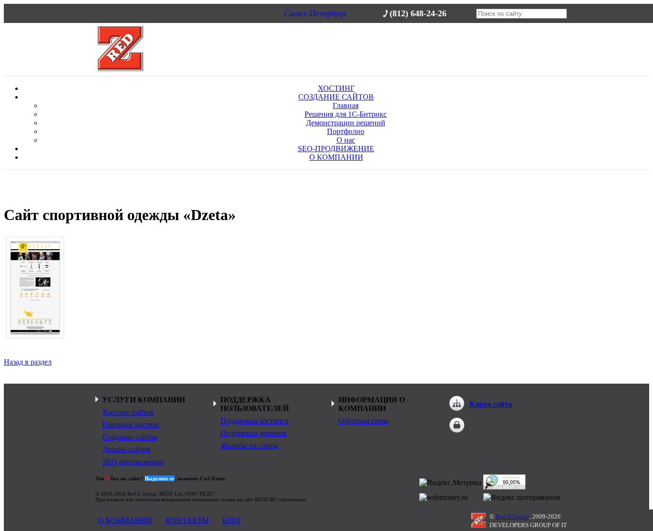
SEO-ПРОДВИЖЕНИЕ (336, 148)
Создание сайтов (129, 437)
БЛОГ (232, 520)
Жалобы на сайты (249, 446)
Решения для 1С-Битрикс (346, 114)
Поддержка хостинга (254, 421)
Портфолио (345, 131)
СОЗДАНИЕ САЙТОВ (336, 97)
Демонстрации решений (345, 123)
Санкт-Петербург (315, 13)
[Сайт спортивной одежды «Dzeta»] (35, 287)
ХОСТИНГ (336, 88)
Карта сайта (490, 404)
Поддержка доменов (253, 433)
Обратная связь (363, 421)
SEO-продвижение (133, 462)
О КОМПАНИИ (336, 157)
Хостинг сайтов (128, 412)
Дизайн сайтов (126, 449)
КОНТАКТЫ (187, 520)
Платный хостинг (131, 424)
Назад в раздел (28, 362)
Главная (346, 105)
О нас (346, 140)
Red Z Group (512, 516)
